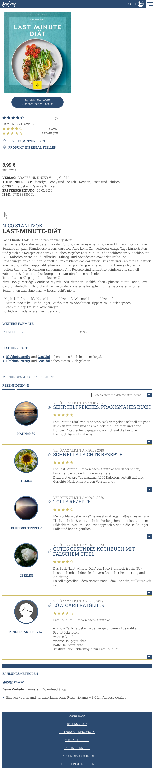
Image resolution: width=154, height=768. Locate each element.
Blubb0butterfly (18, 356)
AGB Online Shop (77, 740)
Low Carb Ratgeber (78, 605)
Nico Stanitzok (22, 225)
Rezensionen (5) (15, 385)
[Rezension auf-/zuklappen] (149, 442)
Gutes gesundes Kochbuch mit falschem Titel (94, 551)
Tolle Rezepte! (72, 501)
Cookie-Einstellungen (77, 764)
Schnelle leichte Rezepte (87, 454)
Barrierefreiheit (77, 748)
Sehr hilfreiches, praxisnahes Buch (102, 407)
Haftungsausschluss (77, 756)
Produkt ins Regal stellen (32, 147)
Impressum (77, 715)
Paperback (15, 332)
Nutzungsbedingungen (77, 732)
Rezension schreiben (26, 141)
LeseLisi (44, 356)
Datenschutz (77, 724)
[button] (135, 4)
